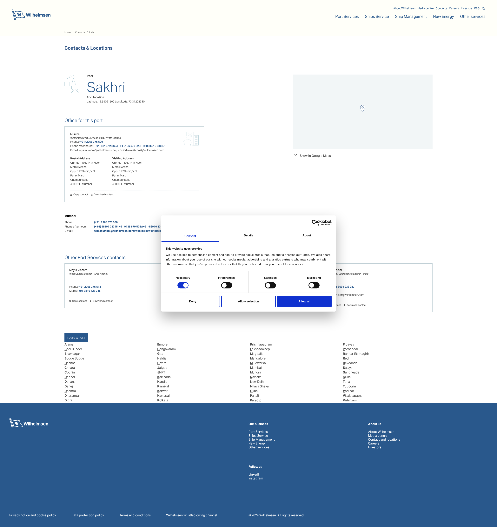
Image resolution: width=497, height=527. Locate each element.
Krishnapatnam (261, 344)
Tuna (346, 382)
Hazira (161, 363)
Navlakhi (256, 377)
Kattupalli (164, 396)
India (91, 32)
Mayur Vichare (78, 270)
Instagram (255, 478)
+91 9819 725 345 (90, 291)
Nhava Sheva (259, 386)
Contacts (441, 8)
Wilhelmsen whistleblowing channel (191, 515)
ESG (477, 8)
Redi (346, 358)
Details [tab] (248, 235)
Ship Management (261, 440)
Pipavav (348, 344)
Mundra (255, 372)
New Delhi (257, 382)
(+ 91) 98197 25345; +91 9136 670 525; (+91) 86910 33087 (129, 146)
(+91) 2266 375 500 (91, 141)
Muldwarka (258, 363)
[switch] (226, 285)
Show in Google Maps (315, 155)
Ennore (162, 344)
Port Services (258, 432)
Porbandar (350, 349)
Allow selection (248, 301)
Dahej (68, 386)
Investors (466, 8)
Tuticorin (349, 386)
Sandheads (351, 372)
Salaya (348, 368)
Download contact (104, 194)
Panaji (254, 396)
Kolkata (162, 400)
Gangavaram (166, 349)
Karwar (162, 391)
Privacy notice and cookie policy (32, 515)
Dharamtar (72, 396)
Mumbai (75, 134)
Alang (68, 344)
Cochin (69, 372)
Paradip (255, 400)
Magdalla (256, 354)
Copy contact (80, 194)
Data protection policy (87, 515)
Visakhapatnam (354, 396)
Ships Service (258, 436)
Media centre (425, 8)
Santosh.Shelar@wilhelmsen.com (343, 295)
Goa (160, 354)
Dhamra (70, 391)
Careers (454, 8)
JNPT (161, 372)
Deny (192, 301)
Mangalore (258, 358)
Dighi (68, 400)
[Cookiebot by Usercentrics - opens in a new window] (315, 223)
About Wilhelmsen (404, 8)
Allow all (304, 301)
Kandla (162, 382)
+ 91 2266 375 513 (89, 286)
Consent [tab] (190, 235)
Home (67, 32)
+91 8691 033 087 (344, 286)
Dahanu (70, 382)
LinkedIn (254, 475)
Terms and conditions (135, 515)
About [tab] (306, 235)
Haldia (162, 358)
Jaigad (162, 368)
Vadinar (348, 391)
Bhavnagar (72, 354)
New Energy (443, 16)
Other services (258, 447)
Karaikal (163, 386)
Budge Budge (74, 358)
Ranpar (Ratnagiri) (356, 354)
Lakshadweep (260, 349)
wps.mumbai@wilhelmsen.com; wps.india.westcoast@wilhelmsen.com (139, 231)
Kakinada (164, 377)
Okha (254, 391)
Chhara (69, 368)
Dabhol (69, 377)
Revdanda (350, 363)
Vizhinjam (350, 400)
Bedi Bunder (73, 349)
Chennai (70, 363)
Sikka (347, 377)
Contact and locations (384, 440)
